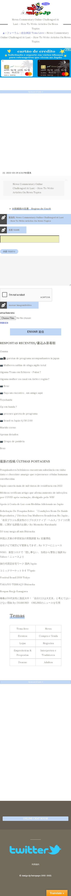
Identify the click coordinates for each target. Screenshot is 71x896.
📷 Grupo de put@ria (12, 441)
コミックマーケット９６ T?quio (17, 570)
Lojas (22, 643)
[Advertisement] (35, 131)
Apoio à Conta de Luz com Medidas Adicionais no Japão (32, 504)
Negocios (48, 643)
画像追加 (4, 322)
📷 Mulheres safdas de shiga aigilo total (23, 365)
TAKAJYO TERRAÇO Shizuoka (17, 584)
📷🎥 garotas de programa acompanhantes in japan (29, 358)
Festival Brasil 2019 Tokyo (15, 577)
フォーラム (13, 32)
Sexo (3, 448)
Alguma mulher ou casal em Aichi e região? (24, 379)
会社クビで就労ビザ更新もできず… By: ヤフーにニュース (31, 545)
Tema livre (23, 628)
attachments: (7, 312)
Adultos (48, 662)
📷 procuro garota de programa (18, 413)
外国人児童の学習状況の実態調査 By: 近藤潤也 (25, 538)
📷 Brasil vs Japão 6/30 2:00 (16, 420)
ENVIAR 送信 (35, 331)
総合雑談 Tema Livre (32, 32)
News (48, 628)
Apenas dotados (9, 434)
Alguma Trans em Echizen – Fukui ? (20, 372)
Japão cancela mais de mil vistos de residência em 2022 (31, 485)
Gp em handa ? (8, 406)
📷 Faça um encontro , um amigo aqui (21, 392)
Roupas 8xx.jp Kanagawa (14, 591)
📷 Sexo (4, 386)
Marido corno (8, 427)
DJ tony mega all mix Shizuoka (17, 531)
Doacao (22, 662)
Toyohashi (6, 399)
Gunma (4, 351)
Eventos (22, 636)
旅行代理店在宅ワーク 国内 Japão (18, 563)
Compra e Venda (48, 636)
